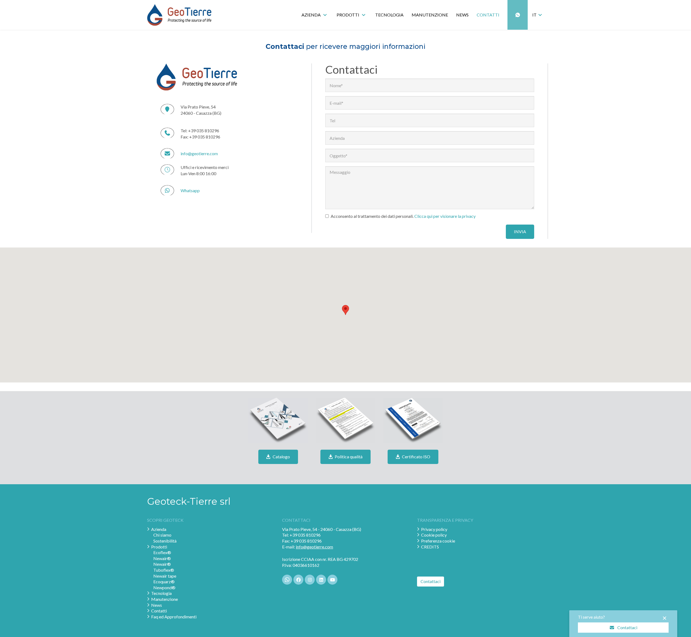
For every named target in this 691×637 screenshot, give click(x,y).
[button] (538, 15)
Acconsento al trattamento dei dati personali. (403, 216)
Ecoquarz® (164, 581)
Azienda (158, 529)
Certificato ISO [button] (415, 456)
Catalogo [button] (281, 456)
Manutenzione (430, 14)
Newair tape (164, 575)
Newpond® (164, 587)
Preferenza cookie (438, 540)
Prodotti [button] (348, 14)
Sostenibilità (165, 540)
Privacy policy (434, 529)
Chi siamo (162, 534)
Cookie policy (434, 534)
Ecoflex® (162, 552)
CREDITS (430, 546)
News (462, 14)
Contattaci (627, 627)
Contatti (488, 14)
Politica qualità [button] (348, 456)
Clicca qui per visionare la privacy (445, 216)
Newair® (162, 558)
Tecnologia (389, 14)
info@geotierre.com (199, 153)
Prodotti (159, 546)
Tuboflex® (163, 569)
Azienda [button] (311, 14)
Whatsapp (190, 190)
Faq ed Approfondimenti (174, 616)
